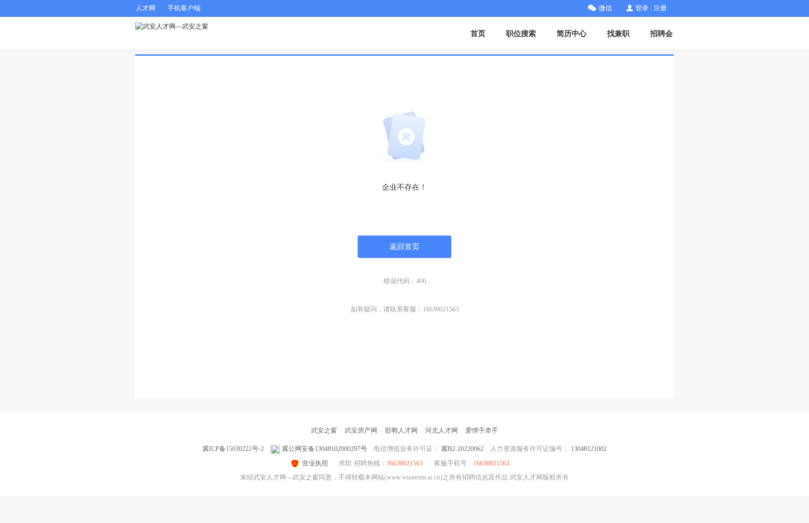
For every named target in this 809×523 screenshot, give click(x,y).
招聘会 (661, 33)
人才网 (145, 8)
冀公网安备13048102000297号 (324, 448)
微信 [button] (605, 8)
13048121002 (589, 448)
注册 (660, 8)
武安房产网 (361, 430)
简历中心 (572, 33)
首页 (478, 33)
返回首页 (404, 246)
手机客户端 (184, 8)
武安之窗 (324, 430)
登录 (641, 8)
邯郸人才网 (401, 430)
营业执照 (315, 463)
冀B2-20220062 (462, 448)
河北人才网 (441, 430)
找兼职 (618, 33)
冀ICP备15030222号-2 (233, 448)
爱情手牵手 (481, 430)
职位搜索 (521, 33)
